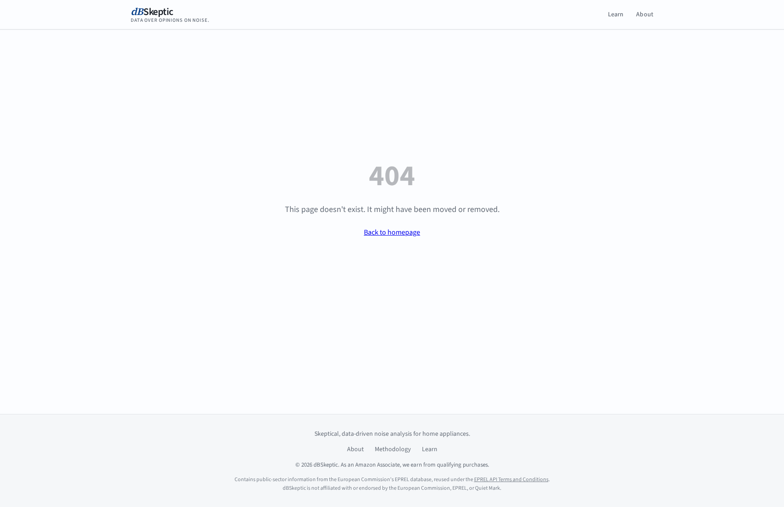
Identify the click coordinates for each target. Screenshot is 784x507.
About (644, 14)
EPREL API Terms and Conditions (511, 479)
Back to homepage (392, 232)
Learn (616, 14)
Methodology (393, 449)
